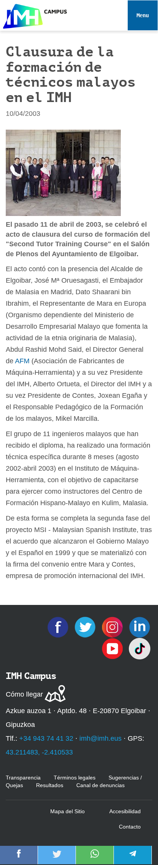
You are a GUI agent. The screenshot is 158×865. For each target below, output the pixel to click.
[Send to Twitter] (56, 859)
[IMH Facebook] (58, 627)
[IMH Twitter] (86, 627)
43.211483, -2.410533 (39, 752)
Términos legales (74, 777)
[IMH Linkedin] (139, 627)
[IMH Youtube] (113, 648)
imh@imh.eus (100, 738)
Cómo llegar (24, 694)
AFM (22, 361)
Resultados (49, 785)
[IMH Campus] (33, 14)
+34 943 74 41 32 (46, 738)
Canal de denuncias (100, 785)
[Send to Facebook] (18, 859)
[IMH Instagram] (113, 627)
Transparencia (23, 777)
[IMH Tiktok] (139, 648)
